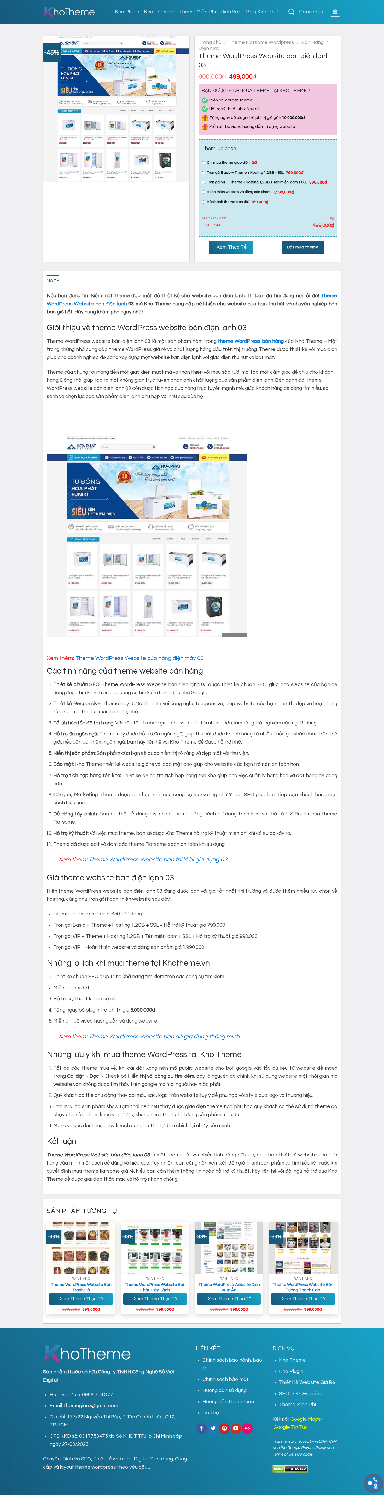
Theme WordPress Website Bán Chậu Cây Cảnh (155, 1287)
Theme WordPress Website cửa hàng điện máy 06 (139, 658)
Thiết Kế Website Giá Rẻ (307, 1382)
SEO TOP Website (300, 1393)
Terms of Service (287, 1454)
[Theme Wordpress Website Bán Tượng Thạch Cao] (303, 1248)
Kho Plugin (127, 11)
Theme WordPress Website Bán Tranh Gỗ (81, 1287)
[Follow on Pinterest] (224, 1428)
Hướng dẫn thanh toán (228, 1401)
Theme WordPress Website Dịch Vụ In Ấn (229, 1287)
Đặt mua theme (302, 247)
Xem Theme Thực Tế (81, 1299)
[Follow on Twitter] (213, 1428)
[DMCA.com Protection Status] (290, 1468)
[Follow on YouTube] (236, 1428)
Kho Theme (157, 11)
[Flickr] (247, 1428)
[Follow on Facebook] (201, 1428)
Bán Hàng (312, 42)
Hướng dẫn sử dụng (224, 1390)
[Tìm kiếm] (291, 11)
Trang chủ (210, 42)
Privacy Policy (313, 1448)
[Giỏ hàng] (335, 12)
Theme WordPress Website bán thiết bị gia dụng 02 (158, 860)
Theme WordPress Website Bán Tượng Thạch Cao (302, 1287)
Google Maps (305, 1419)
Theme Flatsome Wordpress (261, 42)
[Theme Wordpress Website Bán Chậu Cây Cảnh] (155, 1248)
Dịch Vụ (229, 11)
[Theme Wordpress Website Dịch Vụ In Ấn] (229, 1248)
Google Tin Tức (291, 1427)
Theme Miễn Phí (197, 11)
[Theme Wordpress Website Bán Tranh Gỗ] (80, 1248)
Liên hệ (210, 1412)
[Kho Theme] (69, 11)
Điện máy (209, 48)
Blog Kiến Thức (263, 11)
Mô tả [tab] (53, 281)
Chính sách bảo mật (225, 1379)
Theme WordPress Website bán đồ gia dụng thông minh (164, 1037)
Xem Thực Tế (231, 247)
